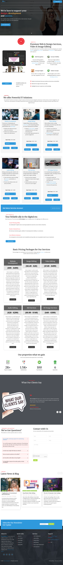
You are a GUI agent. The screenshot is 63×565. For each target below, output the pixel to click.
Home (31, 1)
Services (31, 4)
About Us (31, 11)
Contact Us (31, 9)
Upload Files (57, 1)
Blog (31, 14)
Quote (31, 6)
